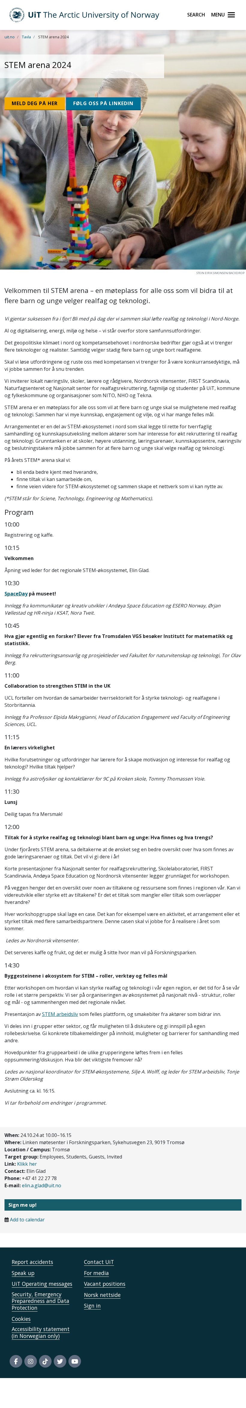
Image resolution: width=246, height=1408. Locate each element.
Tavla (26, 37)
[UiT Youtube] (74, 1361)
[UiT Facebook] (16, 1361)
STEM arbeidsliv (60, 1014)
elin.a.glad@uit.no (41, 1185)
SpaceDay (16, 593)
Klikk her (27, 1164)
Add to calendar (27, 1219)
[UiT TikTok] (45, 1361)
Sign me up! (22, 1205)
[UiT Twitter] (60, 1361)
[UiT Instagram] (30, 1361)
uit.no (9, 37)
